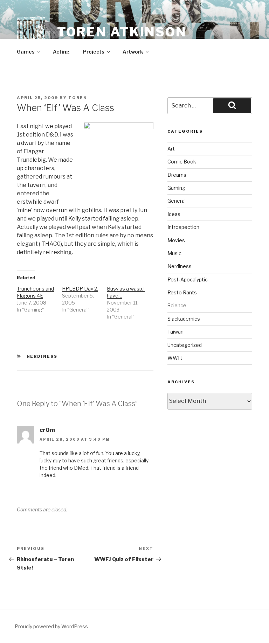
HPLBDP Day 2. (80, 289)
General (176, 201)
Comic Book (181, 162)
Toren (77, 97)
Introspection (183, 227)
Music (174, 253)
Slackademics (183, 319)
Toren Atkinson (122, 32)
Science (176, 305)
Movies (176, 240)
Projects (93, 52)
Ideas (173, 214)
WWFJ (174, 358)
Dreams (176, 175)
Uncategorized (184, 345)
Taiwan (175, 332)
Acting (61, 52)
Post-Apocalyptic (187, 279)
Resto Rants (182, 292)
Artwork (133, 52)
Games (26, 52)
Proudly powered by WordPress (51, 626)
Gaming (176, 188)
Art (171, 149)
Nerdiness (42, 356)
